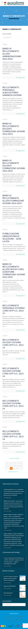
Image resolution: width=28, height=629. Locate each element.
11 (18, 465)
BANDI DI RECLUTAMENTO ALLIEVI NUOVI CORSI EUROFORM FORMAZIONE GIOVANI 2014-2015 (13, 270)
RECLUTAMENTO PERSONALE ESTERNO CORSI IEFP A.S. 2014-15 (13, 309)
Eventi (21, 618)
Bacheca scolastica (8, 571)
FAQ (12, 618)
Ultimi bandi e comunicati (10, 484)
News (4, 620)
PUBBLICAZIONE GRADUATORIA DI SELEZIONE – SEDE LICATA (11, 237)
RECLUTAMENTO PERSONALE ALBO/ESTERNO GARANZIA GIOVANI (12, 91)
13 (11, 468)
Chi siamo (10, 616)
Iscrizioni (16, 618)
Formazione (7, 618)
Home (5, 616)
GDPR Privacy (14, 622)
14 (14, 468)
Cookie (22, 620)
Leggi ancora (21, 77)
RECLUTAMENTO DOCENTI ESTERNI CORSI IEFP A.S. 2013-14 (13, 343)
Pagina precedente (15, 458)
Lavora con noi (10, 620)
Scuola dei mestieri (19, 616)
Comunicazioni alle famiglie (11, 552)
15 (16, 468)
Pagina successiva (13, 471)
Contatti (17, 620)
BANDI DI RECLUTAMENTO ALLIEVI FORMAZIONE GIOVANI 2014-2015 (13, 199)
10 (15, 465)
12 (21, 465)
